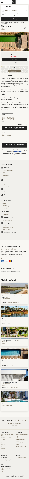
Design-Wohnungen (20, 437)
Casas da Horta (6, 404)
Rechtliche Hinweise (6, 461)
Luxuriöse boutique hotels (22, 434)
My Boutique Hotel (4, 22)
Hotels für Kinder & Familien (20, 443)
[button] (1, 41)
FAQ (2, 471)
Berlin (2, 443)
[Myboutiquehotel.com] (14, 2)
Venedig (3, 444)
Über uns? (14, 426)
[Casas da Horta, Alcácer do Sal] (14, 396)
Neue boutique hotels (21, 446)
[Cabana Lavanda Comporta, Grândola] (14, 333)
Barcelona (3, 450)
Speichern (15, 56)
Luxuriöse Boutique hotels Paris (7, 435)
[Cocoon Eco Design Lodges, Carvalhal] (14, 311)
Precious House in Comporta (9, 382)
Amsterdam (4, 441)
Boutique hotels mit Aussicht (20, 440)
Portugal (10, 22)
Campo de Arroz (6, 361)
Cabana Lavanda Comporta (9, 340)
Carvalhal (22, 22)
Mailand (3, 448)
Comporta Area (16, 22)
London (3, 439)
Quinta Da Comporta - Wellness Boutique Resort (13, 296)
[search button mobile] (26, 2)
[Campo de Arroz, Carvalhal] (14, 353)
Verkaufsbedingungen (6, 459)
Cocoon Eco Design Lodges (9, 319)
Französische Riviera (6, 437)
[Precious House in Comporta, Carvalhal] (14, 375)
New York (3, 452)
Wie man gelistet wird (21, 457)
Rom (2, 446)
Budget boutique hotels (21, 436)
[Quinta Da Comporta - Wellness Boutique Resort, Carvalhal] (14, 288)
